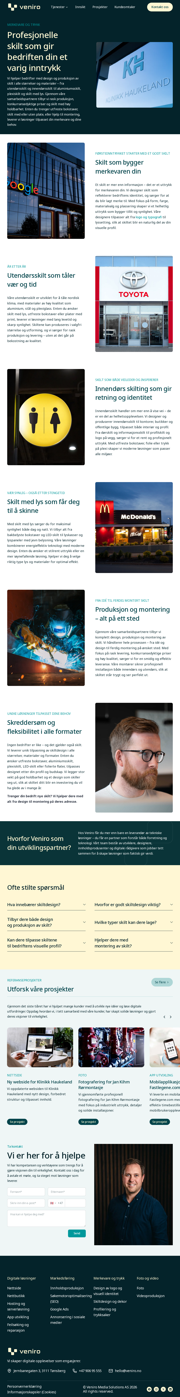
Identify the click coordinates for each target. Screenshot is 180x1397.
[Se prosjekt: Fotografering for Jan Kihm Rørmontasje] (111, 1047)
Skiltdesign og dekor (110, 1301)
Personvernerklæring (24, 1386)
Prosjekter (100, 7)
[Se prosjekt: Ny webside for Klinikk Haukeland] (40, 1047)
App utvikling (18, 1317)
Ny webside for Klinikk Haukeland (39, 1082)
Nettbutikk (16, 1295)
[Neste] (171, 1017)
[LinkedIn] (170, 1389)
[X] (163, 1389)
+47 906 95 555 (90, 1370)
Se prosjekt (17, 1122)
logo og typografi (149, 217)
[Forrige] (164, 1017)
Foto (140, 1288)
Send (77, 1233)
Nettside (14, 1288)
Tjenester (58, 7)
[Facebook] (149, 1389)
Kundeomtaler (124, 7)
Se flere (160, 982)
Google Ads (59, 1309)
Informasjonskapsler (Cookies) (31, 1392)
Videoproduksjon (151, 1295)
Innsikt (80, 7)
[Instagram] (156, 1389)
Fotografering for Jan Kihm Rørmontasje (104, 1084)
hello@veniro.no (128, 1370)
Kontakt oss (160, 7)
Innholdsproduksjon (67, 1288)
